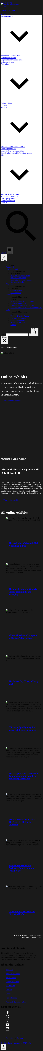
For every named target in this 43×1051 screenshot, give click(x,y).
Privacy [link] (20, 1038)
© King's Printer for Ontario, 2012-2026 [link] (16, 1043)
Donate (8, 994)
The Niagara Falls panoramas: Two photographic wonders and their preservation (24, 776)
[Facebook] (7, 1014)
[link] (10, 4)
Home (2, 347)
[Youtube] (7, 1026)
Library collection (12, 982)
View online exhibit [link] (10, 500)
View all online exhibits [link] (12, 401)
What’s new (10, 986)
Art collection (11, 978)
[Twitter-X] (7, 1018)
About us (9, 970)
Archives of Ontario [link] (9, 10)
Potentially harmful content (16, 1002)
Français (4, 6)
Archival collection (13, 974)
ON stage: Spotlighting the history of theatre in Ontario (22, 728)
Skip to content (6, 2)
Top (3, 1049)
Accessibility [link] (10, 1038)
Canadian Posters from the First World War (22, 912)
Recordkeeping (11, 998)
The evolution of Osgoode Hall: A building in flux (24, 544)
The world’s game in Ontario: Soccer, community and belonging (23, 592)
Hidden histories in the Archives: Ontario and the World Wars (21, 868)
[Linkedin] (7, 1030)
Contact (9, 990)
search (3, 334)
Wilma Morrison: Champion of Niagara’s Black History (23, 636)
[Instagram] (7, 1022)
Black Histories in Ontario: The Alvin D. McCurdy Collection (22, 822)
